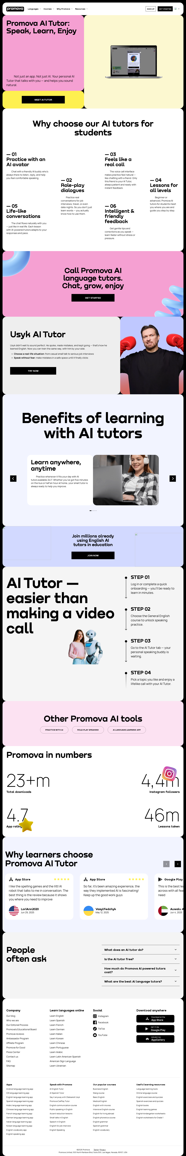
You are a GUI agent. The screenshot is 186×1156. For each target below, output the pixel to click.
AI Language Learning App (127, 730)
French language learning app (19, 1113)
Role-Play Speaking (88, 730)
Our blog (10, 1015)
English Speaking (57, 1130)
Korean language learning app (19, 1125)
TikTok (101, 1028)
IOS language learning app (17, 1093)
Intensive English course (104, 1109)
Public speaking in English (61, 1109)
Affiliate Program (15, 1042)
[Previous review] (166, 864)
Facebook (103, 1022)
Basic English (99, 1097)
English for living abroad (103, 1113)
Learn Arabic (56, 1052)
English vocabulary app (16, 1130)
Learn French (57, 1024)
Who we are (12, 1020)
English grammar (100, 1121)
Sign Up (150, 9)
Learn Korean (57, 1038)
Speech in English (57, 1121)
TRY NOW (33, 370)
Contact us (12, 1056)
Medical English (100, 1101)
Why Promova (63, 9)
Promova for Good (15, 1047)
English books (142, 1105)
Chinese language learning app (20, 1109)
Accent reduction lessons (61, 1113)
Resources (80, 9)
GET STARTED (165, 9)
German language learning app (19, 1117)
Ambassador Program (17, 1038)
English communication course (63, 1105)
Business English (100, 1089)
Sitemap (10, 1065)
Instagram (103, 1016)
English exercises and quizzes (149, 1097)
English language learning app (19, 1097)
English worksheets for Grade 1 (149, 1117)
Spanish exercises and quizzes (149, 1101)
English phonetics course (104, 1117)
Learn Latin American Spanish (65, 1056)
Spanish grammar (100, 1125)
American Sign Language (63, 1061)
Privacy (103, 1149)
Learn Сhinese (57, 1042)
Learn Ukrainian (58, 1065)
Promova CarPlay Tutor (60, 1101)
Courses (48, 9)
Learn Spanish (57, 1020)
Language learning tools (147, 1089)
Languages (33, 9)
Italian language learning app (19, 1121)
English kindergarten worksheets (150, 1113)
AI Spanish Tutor (57, 1093)
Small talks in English (59, 1117)
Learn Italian (56, 1033)
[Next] (173, 478)
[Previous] (13, 478)
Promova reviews (15, 1033)
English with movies (102, 1105)
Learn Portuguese (59, 1047)
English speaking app (15, 1134)
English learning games (146, 1109)
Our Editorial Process (17, 1024)
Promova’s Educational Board (21, 1029)
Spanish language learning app (19, 1101)
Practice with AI (54, 730)
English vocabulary (101, 1130)
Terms (96, 1149)
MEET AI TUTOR (43, 99)
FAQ (8, 1061)
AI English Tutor (57, 1089)
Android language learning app (19, 1089)
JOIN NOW (93, 555)
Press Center (13, 1052)
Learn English (57, 1015)
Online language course (146, 1093)
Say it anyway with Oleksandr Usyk (65, 1097)
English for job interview (60, 1125)
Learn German (57, 1029)
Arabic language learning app (19, 1105)
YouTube (102, 1035)
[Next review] (178, 864)
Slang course (98, 1093)
